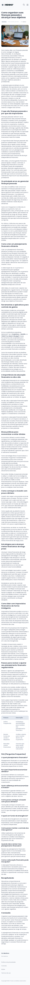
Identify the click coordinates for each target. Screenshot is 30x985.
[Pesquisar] (24, 5)
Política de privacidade (8, 962)
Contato (4, 966)
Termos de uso (6, 973)
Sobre (3, 969)
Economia (4, 21)
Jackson (24, 21)
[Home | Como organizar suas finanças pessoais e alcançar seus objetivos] (7, 5)
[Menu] (27, 5)
